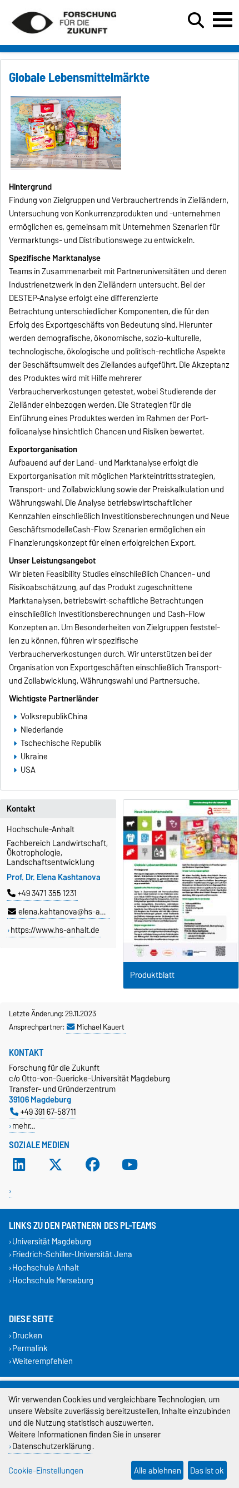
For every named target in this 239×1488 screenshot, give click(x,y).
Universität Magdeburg (51, 1241)
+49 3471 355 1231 (47, 893)
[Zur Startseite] (63, 38)
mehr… (23, 1126)
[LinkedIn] (19, 1165)
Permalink (30, 1348)
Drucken (27, 1335)
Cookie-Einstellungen (45, 1470)
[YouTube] (130, 1165)
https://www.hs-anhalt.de (55, 930)
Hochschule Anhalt (45, 1267)
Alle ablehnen (157, 1470)
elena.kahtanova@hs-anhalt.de (73, 911)
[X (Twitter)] (56, 1165)
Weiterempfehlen (42, 1361)
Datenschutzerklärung (51, 1446)
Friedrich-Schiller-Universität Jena (72, 1254)
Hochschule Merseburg (52, 1280)
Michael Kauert (101, 1027)
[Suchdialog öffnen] (196, 20)
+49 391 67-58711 (48, 1112)
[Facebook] (93, 1165)
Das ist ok (207, 1470)
